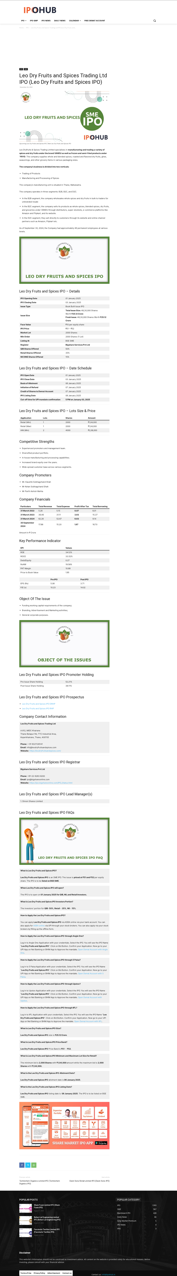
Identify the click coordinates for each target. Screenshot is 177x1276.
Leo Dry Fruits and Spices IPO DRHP (38, 704)
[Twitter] (27, 1165)
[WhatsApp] (33, 1165)
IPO (27, 28)
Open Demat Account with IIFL (88, 1021)
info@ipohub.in (108, 1274)
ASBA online (39, 925)
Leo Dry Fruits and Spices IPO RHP (38, 708)
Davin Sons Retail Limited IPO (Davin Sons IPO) (89, 1181)
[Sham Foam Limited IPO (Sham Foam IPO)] (25, 1208)
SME (25, 69)
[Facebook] (21, 1165)
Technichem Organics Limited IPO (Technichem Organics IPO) (39, 1182)
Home (21, 28)
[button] (154, 21)
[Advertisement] (88, 48)
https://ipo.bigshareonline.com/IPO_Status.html (50, 783)
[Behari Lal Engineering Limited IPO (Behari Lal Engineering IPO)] (25, 1220)
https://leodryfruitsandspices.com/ (45, 751)
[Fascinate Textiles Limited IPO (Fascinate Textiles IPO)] (25, 1232)
